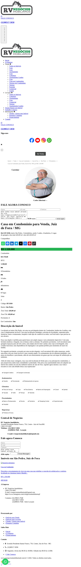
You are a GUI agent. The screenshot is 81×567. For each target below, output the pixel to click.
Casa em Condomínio (16, 81)
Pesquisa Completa (15, 115)
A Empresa (8, 62)
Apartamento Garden (16, 77)
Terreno (11, 85)
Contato (7, 119)
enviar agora (60, 219)
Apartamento (13, 72)
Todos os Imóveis (15, 66)
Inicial (7, 60)
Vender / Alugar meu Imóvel (18, 113)
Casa (11, 68)
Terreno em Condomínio (17, 83)
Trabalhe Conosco (11, 110)
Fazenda (12, 87)
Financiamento (14, 117)
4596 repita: (5, 454)
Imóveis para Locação (13, 519)
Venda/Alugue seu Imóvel (13, 108)
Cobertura (12, 75)
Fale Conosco (11, 554)
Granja (11, 91)
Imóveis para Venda (12, 517)
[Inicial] (16, 14)
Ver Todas (40, 154)
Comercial (12, 89)
